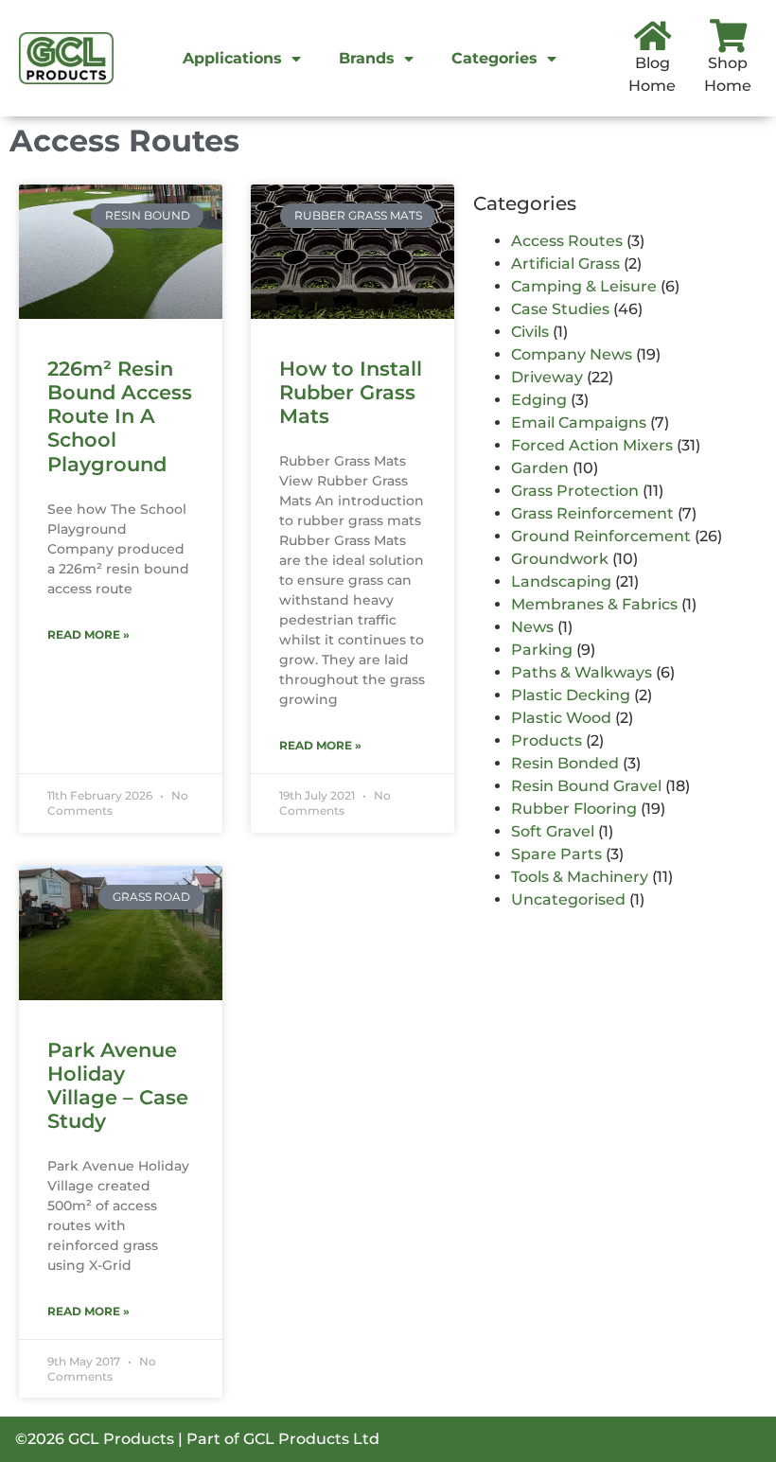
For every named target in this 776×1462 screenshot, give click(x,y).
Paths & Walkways (581, 672)
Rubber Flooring (574, 809)
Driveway (547, 377)
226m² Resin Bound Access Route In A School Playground (119, 416)
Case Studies (560, 309)
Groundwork (559, 559)
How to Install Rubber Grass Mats (350, 392)
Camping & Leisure (584, 286)
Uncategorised (568, 899)
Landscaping (561, 581)
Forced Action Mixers (592, 445)
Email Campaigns (578, 423)
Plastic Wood (561, 718)
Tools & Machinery (579, 877)
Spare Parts (556, 854)
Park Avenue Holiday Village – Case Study (117, 1086)
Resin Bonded (565, 763)
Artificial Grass (565, 264)
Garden (540, 468)
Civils (530, 332)
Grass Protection (575, 491)
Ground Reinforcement (601, 536)
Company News (571, 354)
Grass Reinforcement (592, 513)
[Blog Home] (652, 35)
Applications (232, 58)
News (532, 627)
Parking (542, 650)
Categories (494, 58)
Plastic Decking (570, 695)
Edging (539, 400)
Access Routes (567, 241)
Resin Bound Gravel (586, 786)
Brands (367, 58)
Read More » (88, 634)
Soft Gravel (552, 831)
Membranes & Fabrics (594, 604)
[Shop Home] (728, 35)
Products (546, 740)
